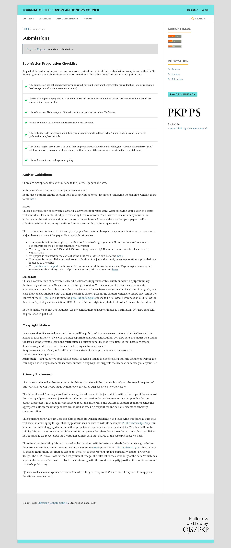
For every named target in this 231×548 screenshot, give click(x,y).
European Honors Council (53, 502)
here (33, 199)
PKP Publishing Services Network (188, 128)
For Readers (174, 69)
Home (26, 29)
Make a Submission (182, 94)
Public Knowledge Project (137, 423)
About (88, 18)
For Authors (174, 74)
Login (205, 9)
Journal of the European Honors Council (61, 10)
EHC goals (45, 297)
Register (192, 9)
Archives (45, 18)
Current (28, 18)
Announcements (67, 18)
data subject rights (129, 447)
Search (200, 18)
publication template (46, 266)
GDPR (95, 447)
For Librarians (175, 79)
